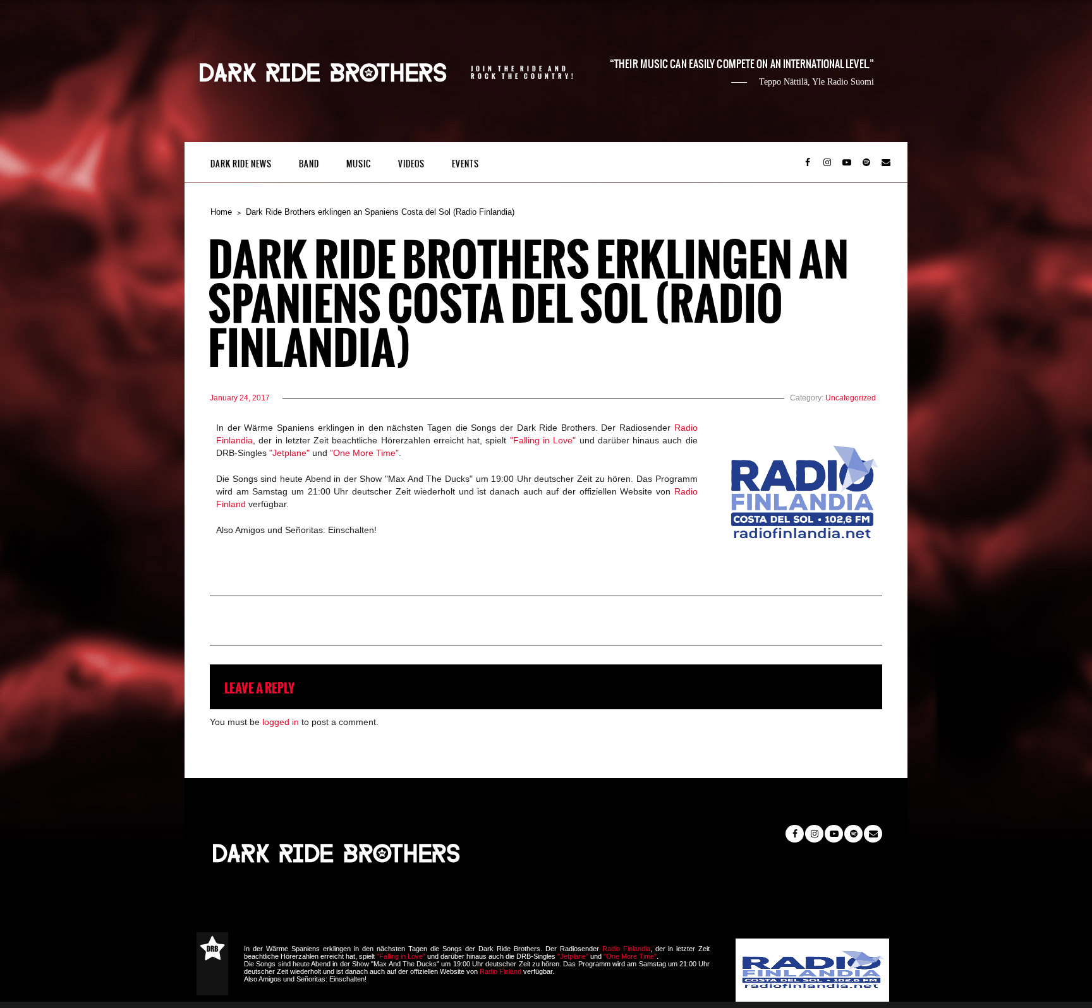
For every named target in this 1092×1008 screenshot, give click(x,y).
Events (465, 164)
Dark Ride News (241, 164)
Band (309, 164)
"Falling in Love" (543, 440)
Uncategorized (850, 397)
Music (358, 164)
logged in (280, 722)
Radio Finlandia (626, 948)
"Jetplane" (289, 453)
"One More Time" (364, 453)
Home (221, 212)
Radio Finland (500, 971)
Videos (411, 164)
